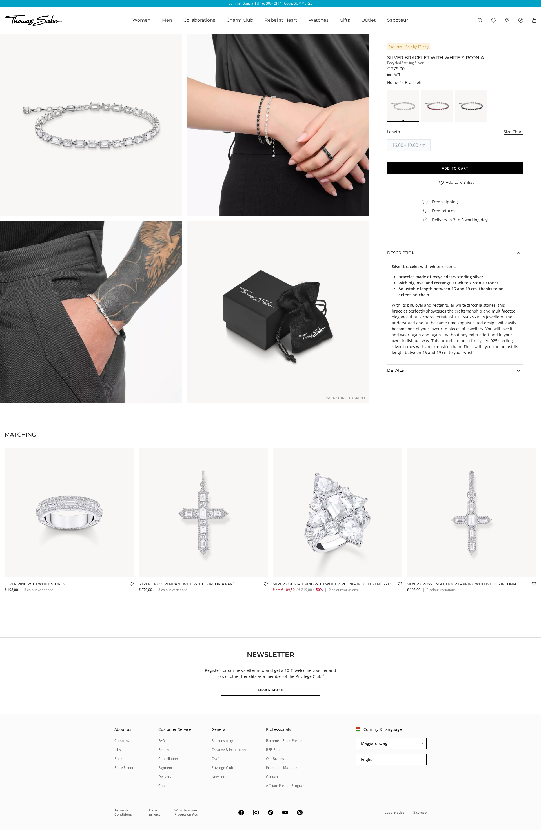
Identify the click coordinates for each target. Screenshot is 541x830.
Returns (164, 749)
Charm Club (240, 20)
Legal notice (394, 812)
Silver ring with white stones (35, 584)
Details (395, 370)
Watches (319, 20)
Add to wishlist (460, 182)
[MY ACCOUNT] (520, 20)
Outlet (368, 20)
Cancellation (168, 758)
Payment (165, 767)
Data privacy (154, 812)
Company (121, 740)
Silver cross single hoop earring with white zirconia (461, 584)
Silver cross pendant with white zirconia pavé (187, 584)
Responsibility (222, 740)
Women (141, 20)
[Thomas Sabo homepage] (33, 20)
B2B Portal (274, 749)
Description (401, 252)
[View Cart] (534, 20)
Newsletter (220, 776)
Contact (164, 785)
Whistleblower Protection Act (186, 812)
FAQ (161, 740)
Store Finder (124, 767)
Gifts (345, 20)
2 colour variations (343, 589)
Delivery (164, 776)
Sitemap (420, 812)
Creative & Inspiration (229, 749)
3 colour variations (38, 589)
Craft (215, 758)
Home (392, 82)
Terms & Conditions (123, 812)
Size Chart (513, 131)
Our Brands (275, 758)
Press (118, 758)
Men (167, 20)
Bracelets (413, 82)
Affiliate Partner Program (285, 785)
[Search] (480, 20)
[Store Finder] (507, 20)
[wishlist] (493, 20)
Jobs (117, 749)
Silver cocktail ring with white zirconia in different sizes (332, 584)
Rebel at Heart (281, 20)
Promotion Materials (282, 767)
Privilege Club (222, 767)
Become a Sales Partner (285, 740)
